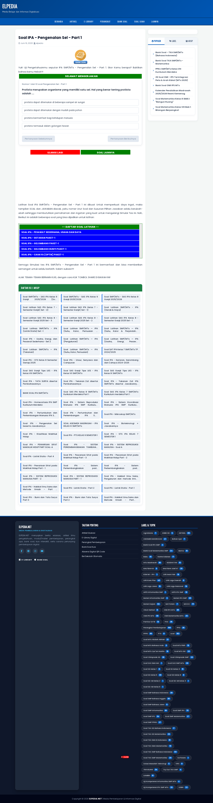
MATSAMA (172, 604)
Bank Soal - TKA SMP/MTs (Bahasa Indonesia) (169, 54)
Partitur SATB (151, 621)
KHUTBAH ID (150, 568)
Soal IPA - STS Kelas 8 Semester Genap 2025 (40, 361)
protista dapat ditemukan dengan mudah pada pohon (53, 110)
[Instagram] (35, 551)
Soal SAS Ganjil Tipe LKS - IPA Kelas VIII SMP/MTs (40, 372)
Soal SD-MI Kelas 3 (179, 681)
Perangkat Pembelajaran (93, 542)
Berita (183, 550)
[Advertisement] (106, 180)
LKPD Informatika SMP (154, 592)
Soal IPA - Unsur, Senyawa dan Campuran (80, 361)
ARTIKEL (184, 533)
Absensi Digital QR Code (93, 551)
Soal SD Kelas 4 (175, 669)
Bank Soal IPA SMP (153, 545)
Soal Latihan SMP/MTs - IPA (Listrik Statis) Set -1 (40, 330)
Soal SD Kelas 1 (151, 669)
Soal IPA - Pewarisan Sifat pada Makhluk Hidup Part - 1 (40, 467)
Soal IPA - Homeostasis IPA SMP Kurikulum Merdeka (40, 403)
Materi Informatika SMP (155, 598)
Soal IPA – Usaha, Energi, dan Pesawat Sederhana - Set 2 (40, 340)
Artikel (73, 21)
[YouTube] (42, 551)
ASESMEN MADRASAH (154, 539)
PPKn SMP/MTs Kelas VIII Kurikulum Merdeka (168, 70)
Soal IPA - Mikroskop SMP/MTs (119, 414)
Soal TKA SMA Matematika (157, 746)
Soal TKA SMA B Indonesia (156, 740)
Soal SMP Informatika (155, 710)
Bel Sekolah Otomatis (92, 556)
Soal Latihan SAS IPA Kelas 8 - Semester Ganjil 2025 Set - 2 (80, 319)
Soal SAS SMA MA (152, 663)
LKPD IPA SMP (179, 592)
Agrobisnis (149, 533)
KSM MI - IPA (150, 574)
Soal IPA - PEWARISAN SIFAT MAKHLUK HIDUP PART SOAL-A (40, 446)
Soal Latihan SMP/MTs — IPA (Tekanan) (40, 351)
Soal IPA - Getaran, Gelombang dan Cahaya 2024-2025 (121, 361)
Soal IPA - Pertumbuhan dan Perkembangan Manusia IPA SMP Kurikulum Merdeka (40, 414)
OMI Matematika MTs (176, 616)
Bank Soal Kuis (89, 547)
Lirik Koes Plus (151, 580)
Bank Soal (122, 21)
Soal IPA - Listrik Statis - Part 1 (119, 488)
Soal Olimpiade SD (153, 657)
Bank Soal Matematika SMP (157, 550)
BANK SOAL (42, 560)
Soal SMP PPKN (152, 722)
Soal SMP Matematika (177, 716)
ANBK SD (167, 533)
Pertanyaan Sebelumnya (38, 138)
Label (173, 40)
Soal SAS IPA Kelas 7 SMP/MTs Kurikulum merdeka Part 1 (121, 393)
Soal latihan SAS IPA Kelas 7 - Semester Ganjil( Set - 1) (80, 308)
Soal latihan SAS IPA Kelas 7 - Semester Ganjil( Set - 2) (40, 308)
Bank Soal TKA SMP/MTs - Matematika (169, 62)
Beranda (59, 21)
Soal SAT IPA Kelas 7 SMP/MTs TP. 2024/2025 (121, 351)
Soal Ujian (139, 21)
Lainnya (155, 21)
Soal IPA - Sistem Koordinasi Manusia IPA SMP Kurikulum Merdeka (121, 403)
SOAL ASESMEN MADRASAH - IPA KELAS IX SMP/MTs (80, 424)
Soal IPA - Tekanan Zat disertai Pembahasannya (80, 382)
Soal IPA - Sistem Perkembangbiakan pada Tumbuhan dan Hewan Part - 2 (80, 467)
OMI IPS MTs (150, 616)
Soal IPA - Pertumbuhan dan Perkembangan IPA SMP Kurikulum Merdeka (80, 414)
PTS (161, 633)
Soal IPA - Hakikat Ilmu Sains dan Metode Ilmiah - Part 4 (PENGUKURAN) (40, 488)
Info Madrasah (152, 562)
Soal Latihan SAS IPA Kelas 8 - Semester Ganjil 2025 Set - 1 (121, 319)
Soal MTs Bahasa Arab (155, 645)
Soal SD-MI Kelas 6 (153, 687)
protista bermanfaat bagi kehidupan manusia (48, 118)
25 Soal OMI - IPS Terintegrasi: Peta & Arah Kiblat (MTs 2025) (171, 79)
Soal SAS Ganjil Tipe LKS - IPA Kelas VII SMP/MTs (80, 372)
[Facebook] (21, 551)
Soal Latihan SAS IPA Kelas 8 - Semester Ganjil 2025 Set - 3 (40, 319)
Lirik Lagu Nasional (177, 586)
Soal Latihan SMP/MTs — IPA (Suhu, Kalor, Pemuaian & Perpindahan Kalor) (80, 330)
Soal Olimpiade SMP (181, 657)
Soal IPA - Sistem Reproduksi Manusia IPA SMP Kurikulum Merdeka (80, 403)
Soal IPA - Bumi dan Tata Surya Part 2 (80, 498)
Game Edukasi (165, 556)
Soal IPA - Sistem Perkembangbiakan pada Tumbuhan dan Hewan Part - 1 (121, 467)
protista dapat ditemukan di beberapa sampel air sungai (54, 102)
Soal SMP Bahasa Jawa (155, 704)
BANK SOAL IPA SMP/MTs (35, 393)
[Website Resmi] (28, 551)
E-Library (88, 21)
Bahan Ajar (178, 539)
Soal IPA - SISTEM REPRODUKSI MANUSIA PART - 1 (80, 477)
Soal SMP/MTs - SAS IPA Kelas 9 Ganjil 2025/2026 (80, 298)
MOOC (189, 604)
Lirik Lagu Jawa (152, 586)
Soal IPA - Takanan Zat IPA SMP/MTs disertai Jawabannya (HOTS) (121, 382)
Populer (157, 40)
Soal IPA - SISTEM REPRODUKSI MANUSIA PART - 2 (40, 477)
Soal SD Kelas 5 (152, 675)
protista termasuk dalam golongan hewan (46, 125)
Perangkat (105, 21)
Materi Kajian (151, 604)
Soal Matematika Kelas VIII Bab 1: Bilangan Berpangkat (173, 109)
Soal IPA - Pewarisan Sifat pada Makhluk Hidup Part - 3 (80, 456)
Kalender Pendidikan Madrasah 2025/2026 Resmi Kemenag (172, 92)
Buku (147, 556)
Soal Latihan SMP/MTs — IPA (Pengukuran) (80, 340)
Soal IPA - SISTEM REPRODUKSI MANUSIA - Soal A (121, 446)
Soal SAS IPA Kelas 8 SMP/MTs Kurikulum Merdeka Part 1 (80, 393)
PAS (168, 621)
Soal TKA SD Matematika (156, 734)
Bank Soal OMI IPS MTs (167, 85)
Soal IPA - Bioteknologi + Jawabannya (121, 424)
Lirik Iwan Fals (171, 574)
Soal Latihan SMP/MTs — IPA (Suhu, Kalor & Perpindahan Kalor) (121, 330)
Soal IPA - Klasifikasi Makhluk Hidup (40, 435)
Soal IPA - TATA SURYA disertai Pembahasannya (40, 382)
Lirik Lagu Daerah (175, 580)
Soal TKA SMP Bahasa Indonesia (160, 752)
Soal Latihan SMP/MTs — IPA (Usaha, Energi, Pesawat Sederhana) (121, 340)
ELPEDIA (9, 6)
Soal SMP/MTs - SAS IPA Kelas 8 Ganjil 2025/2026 (121, 298)
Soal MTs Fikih (181, 645)
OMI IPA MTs (171, 610)
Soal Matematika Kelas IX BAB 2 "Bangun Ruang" (172, 100)
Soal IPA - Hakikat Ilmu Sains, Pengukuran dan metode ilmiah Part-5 (121, 477)
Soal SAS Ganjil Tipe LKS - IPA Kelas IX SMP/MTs (121, 372)
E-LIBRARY (27, 560)
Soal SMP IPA (180, 710)
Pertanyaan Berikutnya (123, 138)
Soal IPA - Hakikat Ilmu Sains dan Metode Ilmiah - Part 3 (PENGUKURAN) (121, 498)
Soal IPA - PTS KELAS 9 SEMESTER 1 (80, 435)
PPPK (147, 633)
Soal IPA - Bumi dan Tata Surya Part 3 (40, 498)
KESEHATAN (174, 562)
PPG (180, 627)
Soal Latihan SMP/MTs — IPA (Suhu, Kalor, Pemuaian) (80, 351)
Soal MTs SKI (182, 651)
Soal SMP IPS (151, 716)
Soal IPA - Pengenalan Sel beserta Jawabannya (40, 424)
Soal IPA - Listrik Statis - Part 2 (78, 488)
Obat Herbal (150, 610)
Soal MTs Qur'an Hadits (155, 651)
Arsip (190, 40)
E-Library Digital (89, 537)
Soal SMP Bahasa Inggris (156, 698)
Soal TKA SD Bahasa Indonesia (159, 728)
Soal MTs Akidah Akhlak (155, 639)
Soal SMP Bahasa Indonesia (157, 692)
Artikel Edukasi (88, 533)
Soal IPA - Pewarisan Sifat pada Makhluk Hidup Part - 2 (121, 456)
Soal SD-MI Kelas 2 (153, 681)
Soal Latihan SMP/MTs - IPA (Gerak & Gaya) (121, 308)
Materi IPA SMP (182, 598)
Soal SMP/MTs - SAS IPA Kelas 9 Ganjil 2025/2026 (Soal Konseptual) (40, 298)
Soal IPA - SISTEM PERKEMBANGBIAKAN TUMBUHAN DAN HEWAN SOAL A (80, 446)
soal (175, 633)
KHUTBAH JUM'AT (172, 568)
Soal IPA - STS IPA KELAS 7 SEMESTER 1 (121, 435)
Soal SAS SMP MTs (178, 663)
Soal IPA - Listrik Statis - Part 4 (38, 456)
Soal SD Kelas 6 (175, 675)
